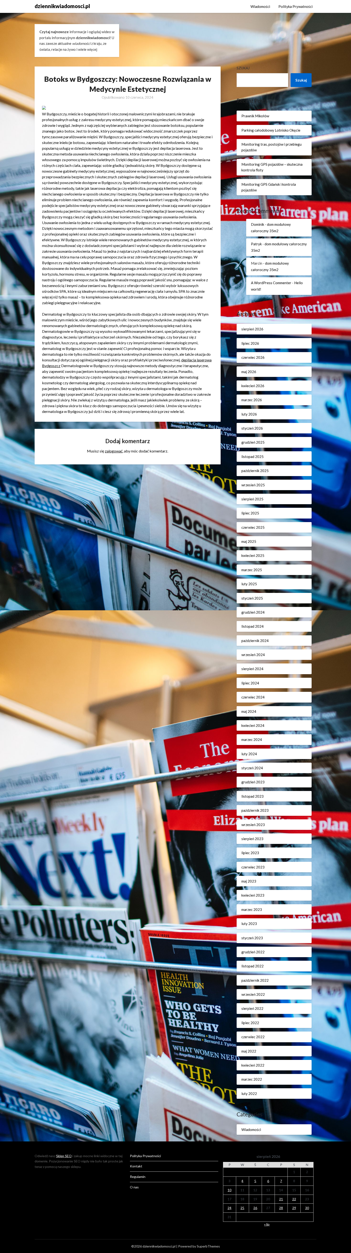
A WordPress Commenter (271, 283)
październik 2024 (255, 640)
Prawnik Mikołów (255, 116)
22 (294, 1199)
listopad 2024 (252, 626)
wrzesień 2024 (253, 654)
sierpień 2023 (252, 839)
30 (307, 1208)
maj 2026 (248, 372)
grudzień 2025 (253, 442)
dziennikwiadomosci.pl (62, 6)
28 (281, 1208)
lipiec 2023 (250, 853)
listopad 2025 (252, 456)
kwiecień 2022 (252, 1065)
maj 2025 (248, 541)
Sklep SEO (64, 1156)
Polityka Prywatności (295, 6)
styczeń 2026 (252, 428)
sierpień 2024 (252, 669)
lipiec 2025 (250, 513)
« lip (267, 1224)
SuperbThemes (208, 1246)
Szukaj (243, 68)
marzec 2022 (251, 1079)
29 (294, 1208)
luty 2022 (249, 1093)
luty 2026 (249, 414)
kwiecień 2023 (252, 895)
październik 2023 (255, 810)
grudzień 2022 (253, 952)
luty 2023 (249, 923)
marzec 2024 (251, 739)
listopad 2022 (252, 966)
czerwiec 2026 (253, 357)
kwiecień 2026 (252, 386)
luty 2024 (249, 754)
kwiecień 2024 (252, 725)
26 (255, 1208)
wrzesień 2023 (253, 824)
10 (229, 1190)
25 (242, 1208)
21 (281, 1199)
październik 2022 (255, 980)
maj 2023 (248, 881)
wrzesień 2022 (253, 994)
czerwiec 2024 (253, 697)
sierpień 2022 (252, 1008)
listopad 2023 (252, 796)
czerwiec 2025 (253, 527)
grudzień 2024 (253, 612)
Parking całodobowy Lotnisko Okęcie (270, 130)
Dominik (257, 224)
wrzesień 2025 (253, 485)
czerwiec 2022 (253, 1037)
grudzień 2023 (253, 782)
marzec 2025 (251, 570)
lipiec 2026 (250, 343)
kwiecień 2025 (252, 555)
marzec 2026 (251, 400)
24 (229, 1208)
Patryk (256, 244)
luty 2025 (249, 584)
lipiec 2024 (250, 683)
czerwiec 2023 (253, 867)
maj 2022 (248, 1051)
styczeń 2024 (252, 768)
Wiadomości (260, 6)
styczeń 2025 (252, 598)
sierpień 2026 (252, 329)
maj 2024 (248, 711)
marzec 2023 (251, 909)
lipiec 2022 (250, 1023)
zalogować (113, 451)
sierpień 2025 (252, 499)
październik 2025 (255, 470)
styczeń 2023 (252, 938)
